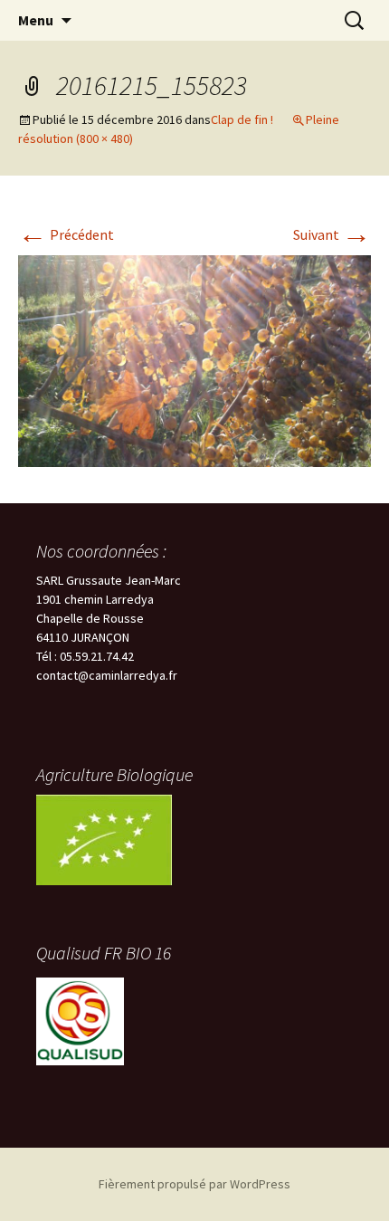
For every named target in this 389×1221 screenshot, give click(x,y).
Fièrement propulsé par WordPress (194, 1184)
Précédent (66, 234)
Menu (35, 20)
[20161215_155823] (194, 359)
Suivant (332, 234)
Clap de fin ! (242, 119)
